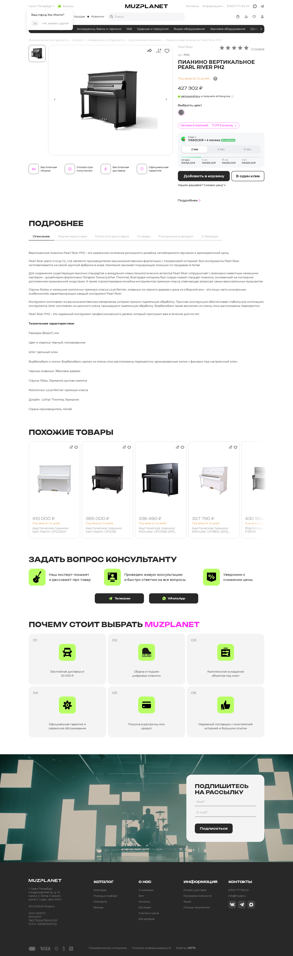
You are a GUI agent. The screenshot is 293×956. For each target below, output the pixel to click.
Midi (129, 29)
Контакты (192, 6)
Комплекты (100, 901)
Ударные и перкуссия (153, 29)
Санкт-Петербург (41, 6)
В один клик (248, 176)
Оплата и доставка (194, 890)
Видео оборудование (189, 29)
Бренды (98, 907)
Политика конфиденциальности (151, 948)
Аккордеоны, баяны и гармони (99, 29)
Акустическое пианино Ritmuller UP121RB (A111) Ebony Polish (157, 530)
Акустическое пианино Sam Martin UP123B (104, 530)
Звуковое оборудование (227, 29)
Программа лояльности (197, 895)
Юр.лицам (145, 907)
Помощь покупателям (196, 907)
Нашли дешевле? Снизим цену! (200, 185)
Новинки (97, 16)
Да (35, 23)
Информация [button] (211, 6)
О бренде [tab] (210, 236)
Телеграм (122, 598)
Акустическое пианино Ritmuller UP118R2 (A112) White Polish (210, 530)
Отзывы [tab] (143, 236)
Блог (141, 895)
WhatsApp (176, 598)
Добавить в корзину (204, 176)
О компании (146, 890)
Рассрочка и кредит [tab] (176, 236)
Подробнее (188, 200)
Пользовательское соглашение (108, 948)
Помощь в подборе (105, 895)
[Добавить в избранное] (165, 51)
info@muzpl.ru (237, 895)
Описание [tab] (41, 236)
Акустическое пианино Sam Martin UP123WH (50, 530)
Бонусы (68, 6)
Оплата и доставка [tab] (112, 236)
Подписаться (214, 828)
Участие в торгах (149, 913)
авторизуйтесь (190, 96)
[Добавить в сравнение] (157, 51)
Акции (187, 901)
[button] (166, 99)
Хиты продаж (75, 16)
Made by (186, 948)
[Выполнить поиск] (111, 16)
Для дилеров (146, 919)
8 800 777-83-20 (238, 890)
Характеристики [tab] (72, 236)
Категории (100, 890)
